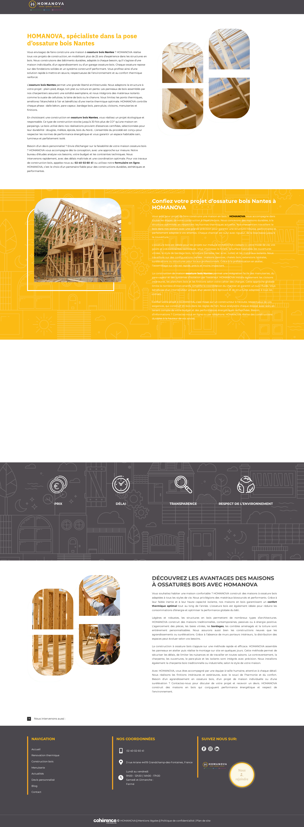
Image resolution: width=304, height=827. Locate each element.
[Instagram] (210, 749)
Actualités (37, 773)
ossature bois (95, 52)
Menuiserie (38, 767)
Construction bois (42, 761)
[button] (152, 719)
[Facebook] (204, 749)
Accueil (35, 749)
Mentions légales (148, 820)
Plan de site (203, 820)
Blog (34, 786)
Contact (36, 792)
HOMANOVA (128, 820)
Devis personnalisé (43, 779)
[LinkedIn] (217, 749)
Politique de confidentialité (177, 820)
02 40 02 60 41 (84, 162)
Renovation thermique (45, 755)
